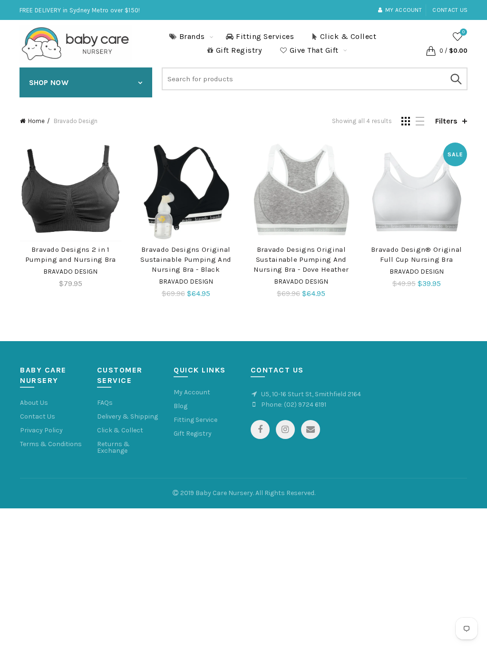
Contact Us (37, 416)
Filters (446, 120)
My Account (192, 392)
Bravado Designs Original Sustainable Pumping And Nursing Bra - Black (185, 259)
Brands (192, 36)
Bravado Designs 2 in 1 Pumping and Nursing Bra (70, 254)
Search (456, 78)
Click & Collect (348, 36)
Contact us (450, 10)
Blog (180, 406)
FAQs (105, 403)
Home (36, 120)
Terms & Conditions (51, 444)
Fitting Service (195, 420)
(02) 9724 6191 (305, 405)
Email (310, 429)
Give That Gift (314, 50)
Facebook (260, 429)
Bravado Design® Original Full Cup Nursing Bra (416, 254)
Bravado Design (70, 271)
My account (403, 10)
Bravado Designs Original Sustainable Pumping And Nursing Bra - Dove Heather (301, 259)
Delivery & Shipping (127, 416)
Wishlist (463, 32)
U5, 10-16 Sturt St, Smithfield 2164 (311, 394)
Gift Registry (239, 50)
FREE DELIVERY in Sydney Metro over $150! (79, 10)
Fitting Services (265, 36)
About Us (34, 403)
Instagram (285, 429)
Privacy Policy (41, 430)
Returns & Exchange (113, 447)
